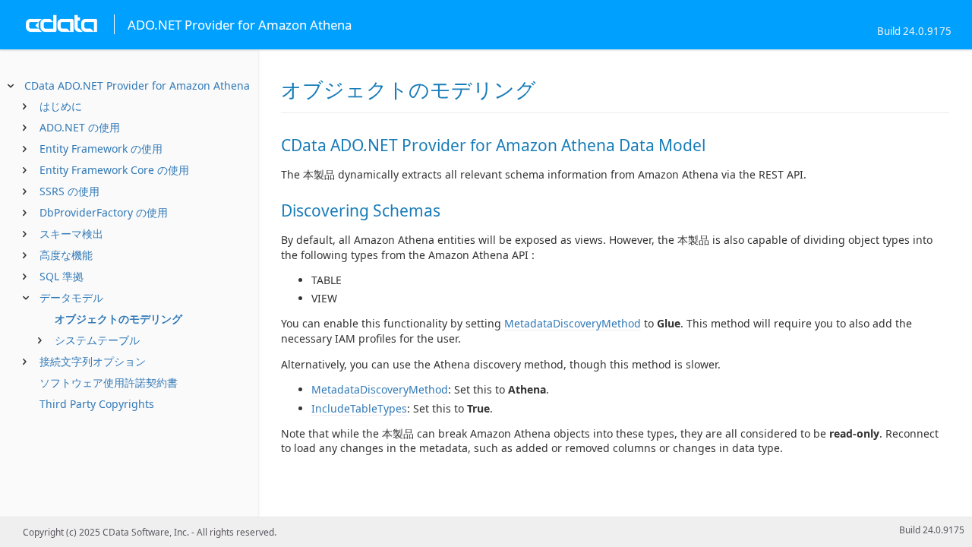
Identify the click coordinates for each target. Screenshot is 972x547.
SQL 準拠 (61, 276)
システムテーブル (97, 340)
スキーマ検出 (71, 233)
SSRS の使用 (69, 191)
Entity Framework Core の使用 (114, 170)
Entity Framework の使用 (101, 148)
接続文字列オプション (92, 361)
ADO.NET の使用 (79, 127)
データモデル (71, 297)
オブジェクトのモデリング (118, 318)
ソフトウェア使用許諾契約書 (108, 382)
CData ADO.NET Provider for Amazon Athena (137, 85)
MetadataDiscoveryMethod (572, 323)
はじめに (60, 106)
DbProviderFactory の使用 (103, 212)
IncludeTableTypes (359, 408)
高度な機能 (66, 255)
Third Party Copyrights (96, 404)
